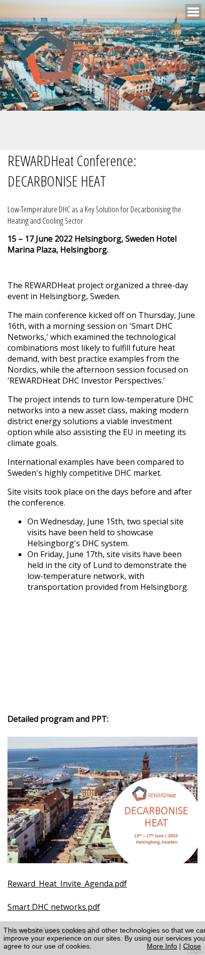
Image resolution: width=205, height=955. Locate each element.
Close (192, 946)
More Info (162, 946)
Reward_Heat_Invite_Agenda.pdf (67, 883)
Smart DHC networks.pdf (53, 906)
